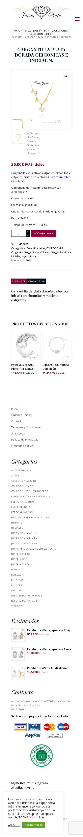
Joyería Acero (20, 553)
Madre (15, 569)
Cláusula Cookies (22, 446)
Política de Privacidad (25, 439)
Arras (15, 475)
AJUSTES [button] (14, 825)
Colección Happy (23, 486)
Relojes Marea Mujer (25, 600)
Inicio (16, 30)
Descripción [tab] (19, 281)
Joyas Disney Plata (24, 538)
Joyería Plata (41, 30)
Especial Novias (22, 512)
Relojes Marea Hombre (26, 595)
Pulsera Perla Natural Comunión (56, 366)
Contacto (17, 421)
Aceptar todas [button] (34, 824)
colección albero (23, 480)
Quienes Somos (21, 415)
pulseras (17, 579)
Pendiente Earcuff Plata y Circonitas (22, 366)
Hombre (16, 522)
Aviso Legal (18, 433)
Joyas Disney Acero (24, 532)
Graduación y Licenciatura (30, 517)
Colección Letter (40, 34)
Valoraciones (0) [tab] (37, 281)
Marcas (16, 574)
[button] (65, 75)
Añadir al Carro (26, 349)
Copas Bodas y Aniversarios (30, 496)
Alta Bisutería (21, 470)
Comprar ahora (45, 233)
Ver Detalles (26, 340)
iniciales (15, 256)
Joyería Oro (19, 558)
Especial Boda (20, 506)
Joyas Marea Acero (24, 543)
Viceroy (16, 606)
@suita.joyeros (22, 787)
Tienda (27, 30)
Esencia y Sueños (22, 501)
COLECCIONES (60, 30)
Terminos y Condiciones (26, 427)
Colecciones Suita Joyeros (29, 491)
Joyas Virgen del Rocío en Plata (33, 548)
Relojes (16, 590)
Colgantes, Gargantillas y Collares (30, 252)
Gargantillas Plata (61, 252)
